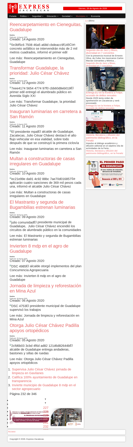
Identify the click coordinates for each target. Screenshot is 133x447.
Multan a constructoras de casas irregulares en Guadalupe (42, 161)
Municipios (81, 16)
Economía (95, 16)
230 (45, 419)
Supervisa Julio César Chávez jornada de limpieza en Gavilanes (41, 371)
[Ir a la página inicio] (45, 400)
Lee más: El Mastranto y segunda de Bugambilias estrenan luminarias (45, 237)
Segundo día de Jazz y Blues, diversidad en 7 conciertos (101, 64)
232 (45, 426)
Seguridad (36, 16)
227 (45, 408)
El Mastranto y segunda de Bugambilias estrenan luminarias (42, 204)
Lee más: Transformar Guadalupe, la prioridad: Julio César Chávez (43, 103)
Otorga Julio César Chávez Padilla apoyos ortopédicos (44, 328)
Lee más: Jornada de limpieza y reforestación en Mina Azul (44, 317)
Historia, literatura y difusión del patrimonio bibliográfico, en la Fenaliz (104, 152)
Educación (51, 16)
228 (45, 411)
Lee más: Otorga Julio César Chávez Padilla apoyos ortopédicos (41, 361)
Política (23, 16)
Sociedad (66, 16)
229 (45, 415)
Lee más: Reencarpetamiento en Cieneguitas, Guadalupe (42, 60)
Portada (12, 16)
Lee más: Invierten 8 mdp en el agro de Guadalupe (38, 277)
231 (45, 423)
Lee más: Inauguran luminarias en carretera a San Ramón (45, 150)
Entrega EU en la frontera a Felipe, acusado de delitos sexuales (103, 106)
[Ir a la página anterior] (45, 404)
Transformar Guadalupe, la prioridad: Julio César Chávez (39, 70)
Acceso (11, 431)
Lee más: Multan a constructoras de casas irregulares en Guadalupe (40, 194)
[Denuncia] (105, 173)
